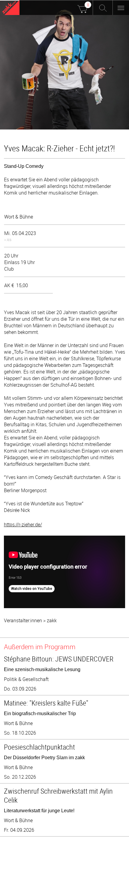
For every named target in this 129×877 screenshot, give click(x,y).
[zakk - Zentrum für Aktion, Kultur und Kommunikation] (11, 8)
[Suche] (102, 7)
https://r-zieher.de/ (23, 524)
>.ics (7, 239)
